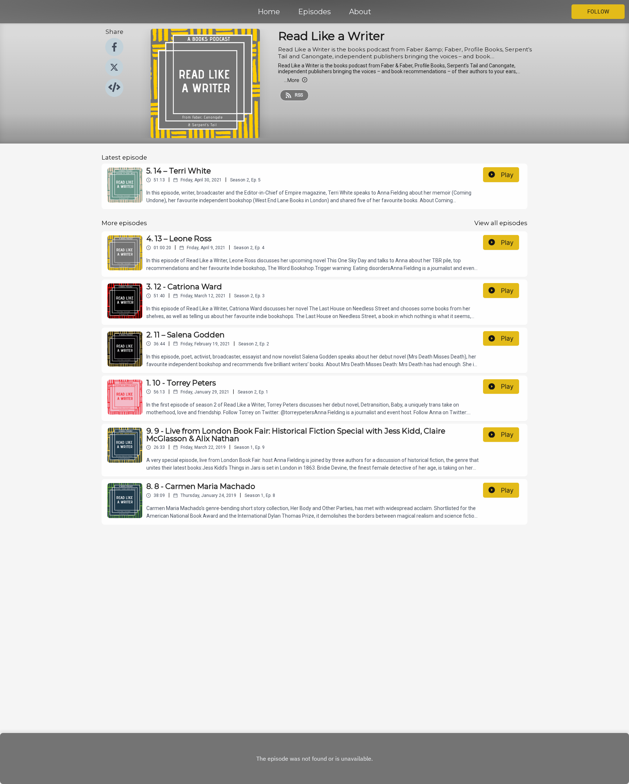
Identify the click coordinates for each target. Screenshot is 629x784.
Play (507, 175)
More (291, 80)
